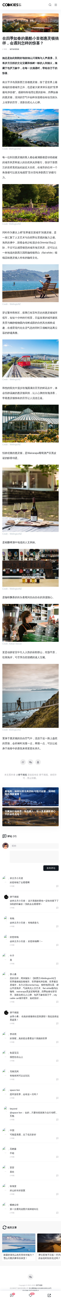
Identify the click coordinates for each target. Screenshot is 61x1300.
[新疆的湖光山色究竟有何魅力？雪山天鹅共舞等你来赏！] (18, 1243)
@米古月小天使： (18, 900)
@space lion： (17, 1112)
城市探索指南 (14, 49)
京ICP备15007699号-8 (30, 1290)
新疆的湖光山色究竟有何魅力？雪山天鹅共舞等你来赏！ (18, 1256)
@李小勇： (15, 1016)
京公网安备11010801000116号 (40, 1288)
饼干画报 (22, 774)
